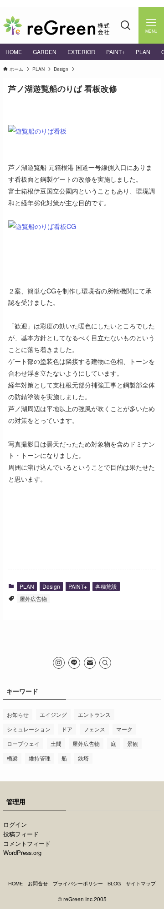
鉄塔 (83, 758)
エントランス (94, 714)
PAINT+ (77, 586)
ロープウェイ (23, 743)
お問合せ (38, 883)
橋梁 (12, 758)
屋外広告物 (33, 598)
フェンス (94, 729)
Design (51, 586)
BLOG (114, 883)
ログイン (15, 824)
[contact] (90, 663)
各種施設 (106, 586)
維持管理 (40, 758)
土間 (56, 743)
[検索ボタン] (125, 25)
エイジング (53, 714)
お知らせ (18, 714)
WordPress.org (22, 852)
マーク (124, 729)
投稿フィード (21, 834)
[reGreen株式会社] (56, 25)
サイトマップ (141, 883)
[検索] (105, 663)
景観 (132, 743)
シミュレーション (29, 729)
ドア (67, 729)
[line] (74, 663)
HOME (15, 883)
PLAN (27, 586)
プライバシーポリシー (78, 883)
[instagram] (59, 663)
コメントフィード (27, 843)
